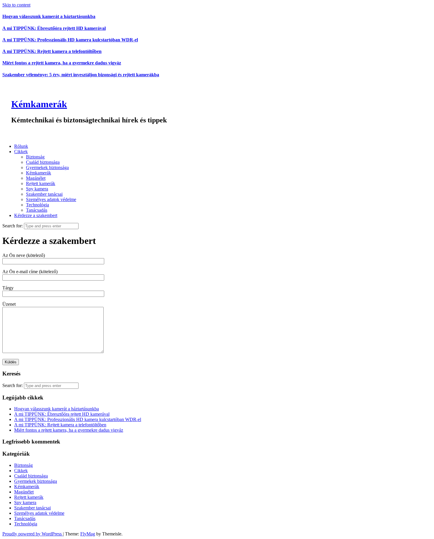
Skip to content (16, 4)
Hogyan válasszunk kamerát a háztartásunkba (48, 16)
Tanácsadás (36, 210)
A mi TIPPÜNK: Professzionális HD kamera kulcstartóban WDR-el (70, 39)
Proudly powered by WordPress (32, 533)
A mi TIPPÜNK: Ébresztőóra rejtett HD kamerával (54, 28)
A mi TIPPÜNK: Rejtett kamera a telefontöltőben (52, 51)
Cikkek (21, 151)
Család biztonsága (43, 162)
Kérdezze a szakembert (35, 215)
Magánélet (35, 178)
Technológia (37, 204)
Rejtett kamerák (40, 183)
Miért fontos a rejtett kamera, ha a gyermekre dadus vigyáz (61, 62)
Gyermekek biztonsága (47, 167)
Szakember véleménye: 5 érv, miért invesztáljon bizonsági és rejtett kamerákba (80, 74)
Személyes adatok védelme (51, 199)
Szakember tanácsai (44, 194)
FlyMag (87, 533)
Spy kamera (37, 188)
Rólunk (21, 146)
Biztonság (35, 156)
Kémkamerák (39, 104)
